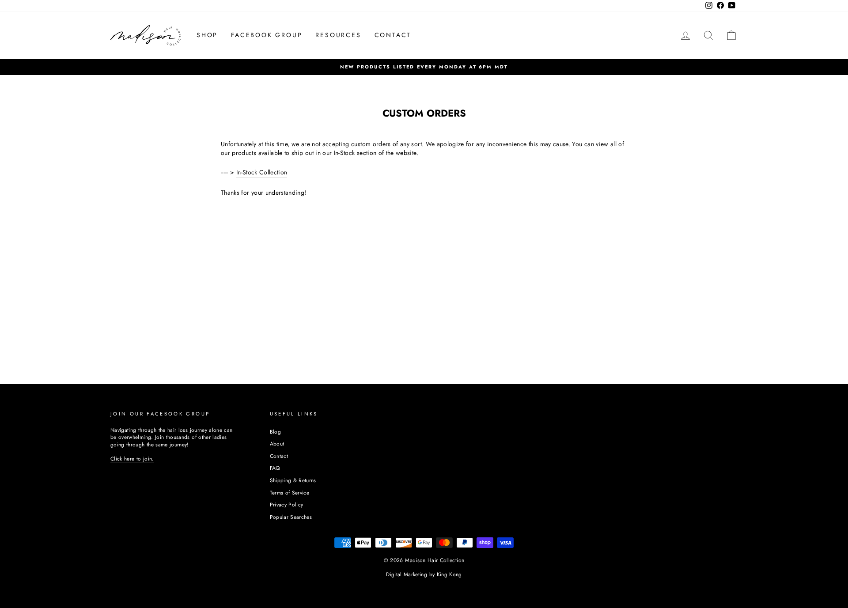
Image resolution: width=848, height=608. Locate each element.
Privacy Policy (286, 504)
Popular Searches (291, 517)
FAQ (275, 468)
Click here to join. (132, 458)
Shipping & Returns (293, 480)
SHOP (207, 34)
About (277, 443)
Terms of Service (290, 492)
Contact (279, 456)
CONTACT (393, 34)
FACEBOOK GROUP (266, 34)
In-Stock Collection (262, 172)
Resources (338, 34)
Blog (275, 431)
